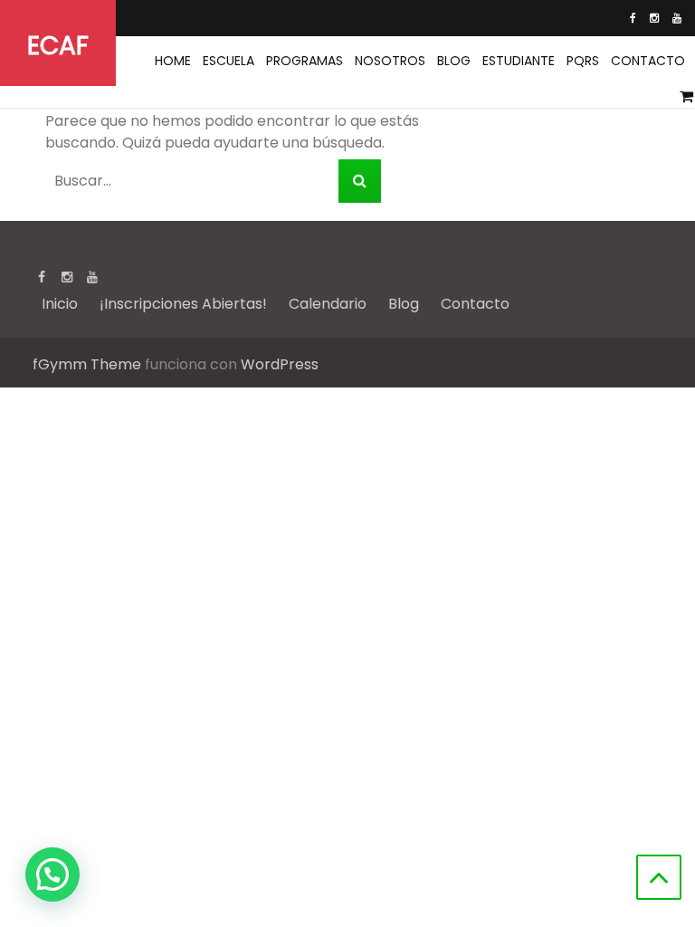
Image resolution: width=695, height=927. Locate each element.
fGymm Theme (87, 364)
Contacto (648, 61)
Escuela (228, 61)
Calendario (328, 303)
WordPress (280, 364)
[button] (52, 874)
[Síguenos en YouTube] (676, 18)
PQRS (582, 61)
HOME (173, 61)
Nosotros (390, 61)
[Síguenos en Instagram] (654, 18)
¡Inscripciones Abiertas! (183, 303)
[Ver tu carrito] (687, 97)
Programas (304, 61)
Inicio (60, 303)
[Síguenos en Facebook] (633, 18)
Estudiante (518, 61)
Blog (454, 61)
